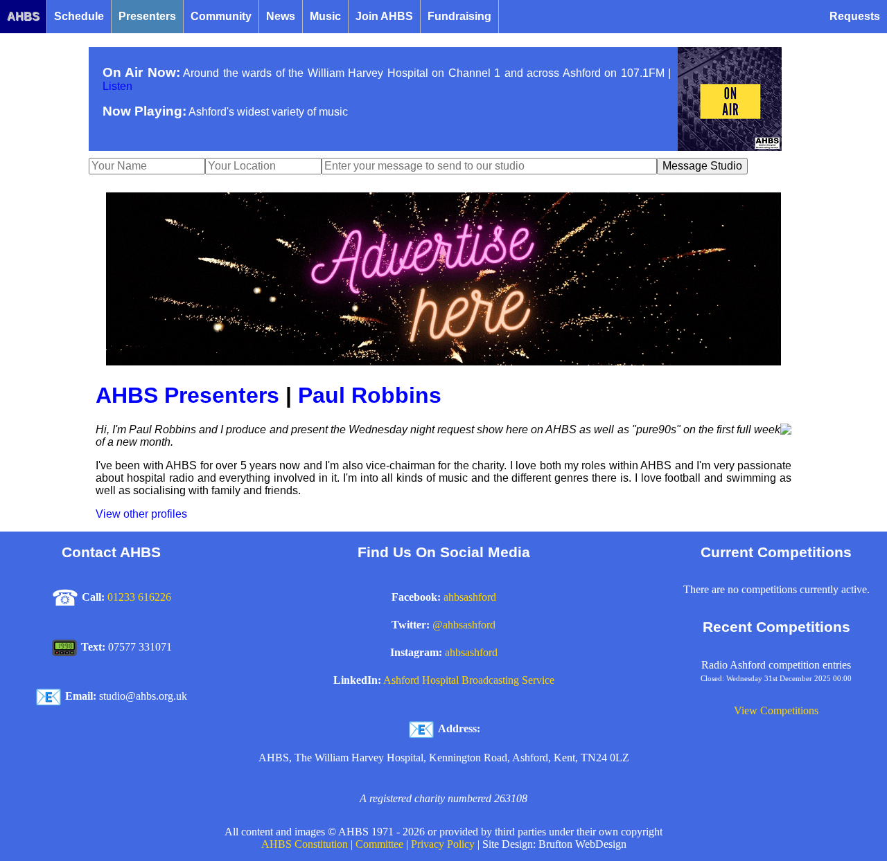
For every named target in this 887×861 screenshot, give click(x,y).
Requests (854, 16)
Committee (379, 844)
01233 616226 (139, 597)
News (280, 16)
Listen (117, 86)
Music (325, 16)
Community (221, 16)
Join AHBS (384, 16)
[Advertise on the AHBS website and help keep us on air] (443, 362)
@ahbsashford (463, 625)
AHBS (23, 16)
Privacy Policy (443, 844)
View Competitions (776, 710)
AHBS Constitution (304, 844)
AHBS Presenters (187, 395)
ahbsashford (470, 597)
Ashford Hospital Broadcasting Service (468, 680)
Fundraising (459, 16)
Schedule (79, 16)
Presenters (147, 16)
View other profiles (141, 514)
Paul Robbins (369, 395)
